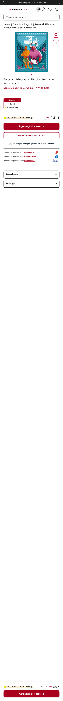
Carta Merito (29, 160)
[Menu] (6, 9)
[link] (38, 9)
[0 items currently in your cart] (56, 9)
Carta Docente (30, 156)
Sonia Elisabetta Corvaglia (19, 88)
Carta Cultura (29, 152)
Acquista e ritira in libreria (31, 135)
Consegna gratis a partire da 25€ (31, 2)
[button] (56, 43)
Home (7, 24)
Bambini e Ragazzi (22, 24)
